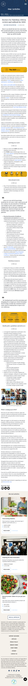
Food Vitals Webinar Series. (20, 107)
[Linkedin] (5, 488)
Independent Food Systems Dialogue (12, 115)
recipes (7, 97)
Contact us (14, 653)
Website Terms (14, 644)
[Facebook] (2, 488)
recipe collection (10, 153)
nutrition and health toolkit (9, 85)
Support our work (14, 636)
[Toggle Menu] (26, 4)
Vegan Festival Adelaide (9, 248)
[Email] (8, 488)
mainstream (10, 82)
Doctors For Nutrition (10, 25)
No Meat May (10, 247)
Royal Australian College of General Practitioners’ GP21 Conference (14, 253)
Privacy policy (14, 641)
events (8, 80)
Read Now (7, 530)
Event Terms (14, 647)
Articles (6, 14)
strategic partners (5, 130)
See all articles (14, 617)
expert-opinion (18, 160)
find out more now (7, 481)
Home (2, 14)
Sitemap (14, 650)
